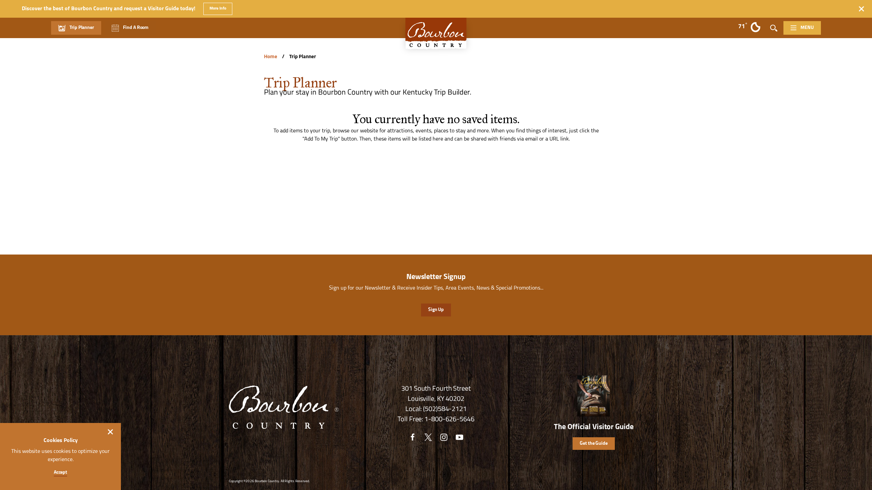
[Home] (436, 37)
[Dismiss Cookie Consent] (110, 432)
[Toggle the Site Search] (773, 28)
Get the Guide (594, 443)
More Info (217, 8)
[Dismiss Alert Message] (861, 9)
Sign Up (436, 309)
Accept (60, 472)
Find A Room (136, 27)
